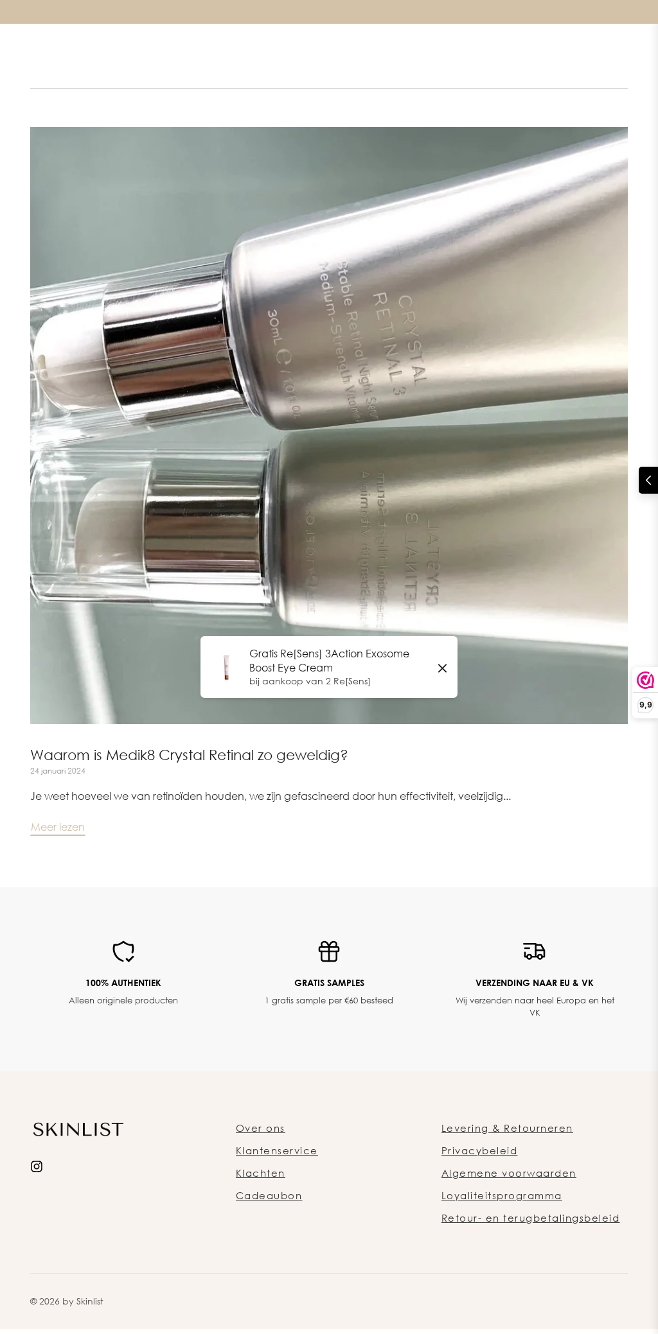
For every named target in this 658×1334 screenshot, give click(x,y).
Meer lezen (58, 826)
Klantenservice (277, 1150)
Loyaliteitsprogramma (501, 1195)
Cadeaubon (269, 1195)
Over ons (260, 1128)
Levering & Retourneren (507, 1128)
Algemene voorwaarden (508, 1173)
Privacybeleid (479, 1150)
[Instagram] (36, 1164)
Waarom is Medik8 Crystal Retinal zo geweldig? (189, 754)
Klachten (260, 1173)
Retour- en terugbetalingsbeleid (530, 1218)
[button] (648, 480)
